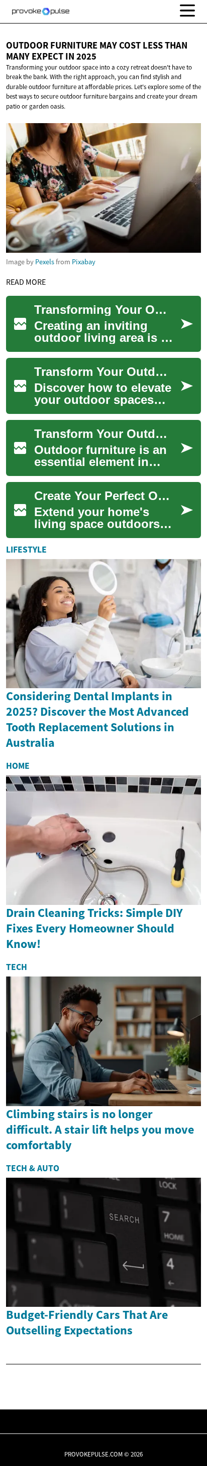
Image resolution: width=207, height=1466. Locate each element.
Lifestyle (26, 549)
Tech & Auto (32, 1168)
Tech (16, 966)
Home (18, 765)
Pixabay (83, 261)
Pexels (44, 261)
